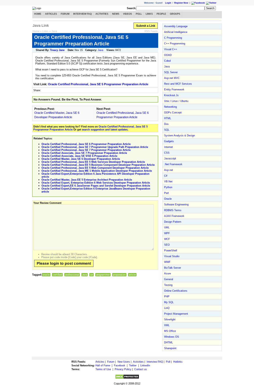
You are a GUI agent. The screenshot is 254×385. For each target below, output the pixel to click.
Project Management (176, 313)
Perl (166, 193)
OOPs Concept (173, 112)
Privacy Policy (123, 369)
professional (72, 274)
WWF (167, 261)
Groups (175, 13)
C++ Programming (174, 43)
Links (149, 13)
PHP (166, 296)
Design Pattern (172, 221)
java (84, 274)
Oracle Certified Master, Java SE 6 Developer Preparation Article (80, 158)
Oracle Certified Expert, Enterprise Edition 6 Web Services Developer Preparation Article (95, 182)
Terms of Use (103, 369)
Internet (168, 147)
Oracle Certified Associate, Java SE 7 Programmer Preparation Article (84, 152)
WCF (167, 239)
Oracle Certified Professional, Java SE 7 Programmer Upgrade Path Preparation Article (94, 147)
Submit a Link (145, 25)
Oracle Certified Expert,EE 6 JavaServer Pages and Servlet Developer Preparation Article (95, 185)
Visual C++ (170, 49)
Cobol (167, 60)
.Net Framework (173, 164)
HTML (167, 118)
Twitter (133, 365)
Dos (166, 124)
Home (37, 13)
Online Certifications (175, 290)
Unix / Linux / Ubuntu (176, 101)
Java (54, 31)
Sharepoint (170, 348)
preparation (119, 274)
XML (166, 325)
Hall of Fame (102, 365)
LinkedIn (145, 365)
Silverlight (169, 319)
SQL (166, 129)
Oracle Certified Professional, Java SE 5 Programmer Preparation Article (98, 84)
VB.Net (168, 181)
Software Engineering (176, 204)
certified (57, 274)
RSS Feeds (151, 31)
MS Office (170, 330)
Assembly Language (176, 26)
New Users (123, 361)
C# (165, 175)
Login (168, 3)
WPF (167, 233)
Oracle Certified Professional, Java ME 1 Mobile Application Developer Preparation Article (96, 170)
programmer (103, 274)
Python (168, 187)
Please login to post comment (64, 263)
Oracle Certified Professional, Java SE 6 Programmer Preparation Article (86, 144)
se (91, 274)
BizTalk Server (172, 267)
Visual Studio (171, 256)
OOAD (168, 55)
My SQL (169, 302)
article (132, 274)
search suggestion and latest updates (105, 129)
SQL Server (171, 72)
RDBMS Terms (172, 210)
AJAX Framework (174, 216)
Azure (167, 273)
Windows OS (171, 336)
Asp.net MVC (172, 78)
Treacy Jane (57, 50)
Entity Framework (174, 89)
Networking (170, 106)
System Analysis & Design (179, 135)
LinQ (166, 307)
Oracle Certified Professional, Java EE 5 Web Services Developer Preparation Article (93, 161)
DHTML (168, 342)
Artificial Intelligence (175, 32)
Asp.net (168, 170)
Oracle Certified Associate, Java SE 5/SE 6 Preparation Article (79, 155)
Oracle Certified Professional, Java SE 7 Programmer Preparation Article (86, 149)
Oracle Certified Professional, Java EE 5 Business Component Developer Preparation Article (98, 164)
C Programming (173, 37)
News (115, 13)
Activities (101, 13)
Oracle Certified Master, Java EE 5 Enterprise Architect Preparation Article (86, 179)
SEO (167, 244)
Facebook (119, 365)
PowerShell (170, 250)
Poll (139, 13)
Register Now (181, 3)
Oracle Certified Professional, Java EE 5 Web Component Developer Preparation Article (95, 167)
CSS (166, 152)
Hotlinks (178, 361)
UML (166, 227)
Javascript (170, 158)
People (161, 13)
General (168, 279)
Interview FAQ (82, 13)
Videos (127, 13)
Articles (51, 13)
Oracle (168, 198)
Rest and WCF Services (178, 83)
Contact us (140, 369)
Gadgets (169, 141)
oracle (46, 274)
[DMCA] (127, 378)
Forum (65, 13)
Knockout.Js (171, 95)
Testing (168, 284)
